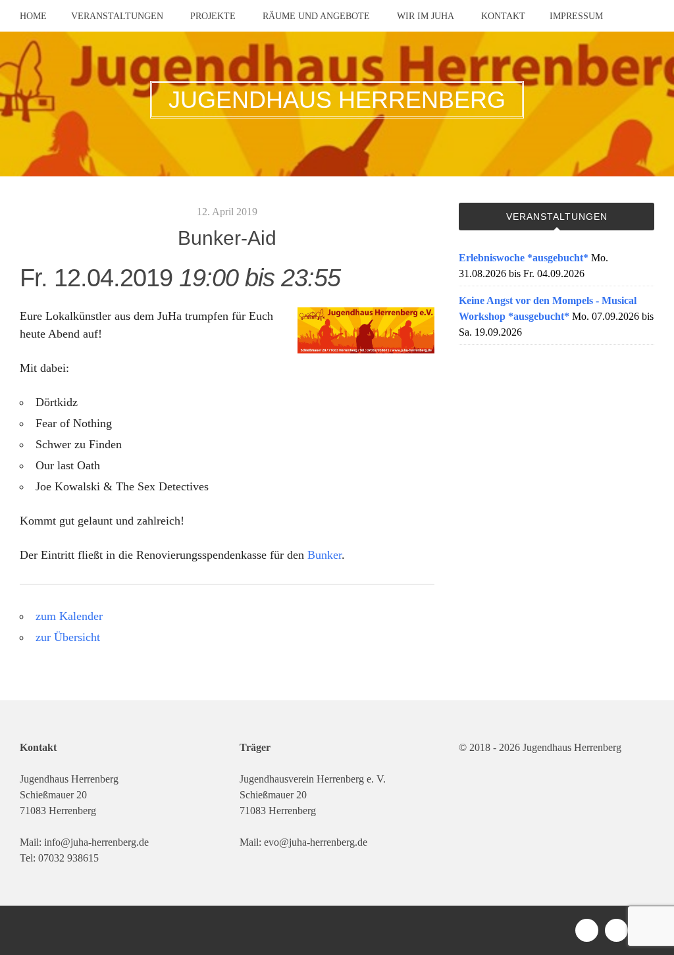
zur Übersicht (68, 637)
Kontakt (503, 16)
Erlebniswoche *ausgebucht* (523, 257)
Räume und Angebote (316, 16)
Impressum (576, 16)
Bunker (324, 554)
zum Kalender (69, 616)
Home (33, 16)
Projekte (213, 16)
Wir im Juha (425, 16)
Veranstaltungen (117, 16)
